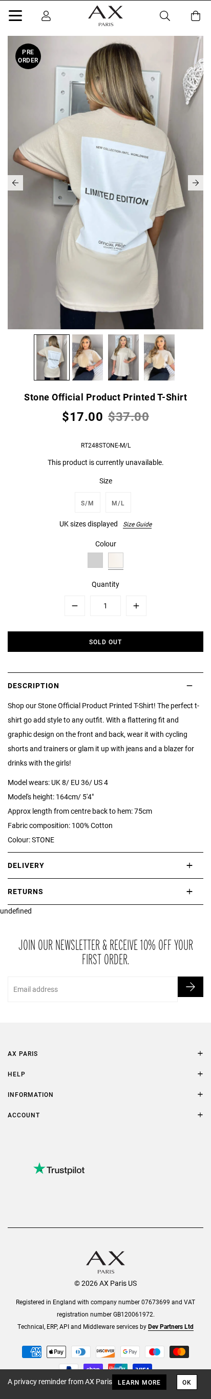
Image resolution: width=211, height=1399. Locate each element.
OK (187, 1382)
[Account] (46, 16)
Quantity (105, 584)
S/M (87, 503)
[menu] (15, 17)
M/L (118, 503)
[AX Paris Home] (105, 16)
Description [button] (33, 685)
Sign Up (190, 987)
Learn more (139, 1382)
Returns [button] (26, 891)
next (195, 182)
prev (15, 182)
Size (105, 480)
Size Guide (137, 524)
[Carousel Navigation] (105, 182)
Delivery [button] (26, 865)
